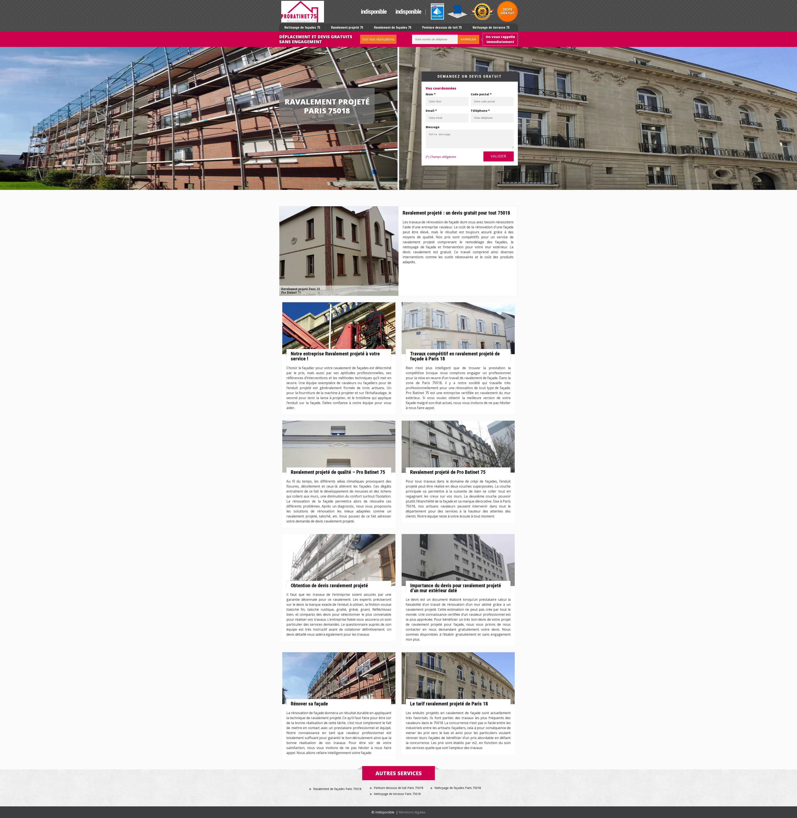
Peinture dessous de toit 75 (442, 27)
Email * (431, 111)
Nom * (431, 94)
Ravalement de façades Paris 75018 (337, 789)
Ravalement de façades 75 (392, 27)
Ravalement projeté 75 (347, 27)
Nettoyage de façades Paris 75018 (457, 788)
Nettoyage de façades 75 (302, 27)
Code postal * (481, 94)
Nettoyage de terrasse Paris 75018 (397, 794)
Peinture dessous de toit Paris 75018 (398, 788)
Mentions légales (412, 812)
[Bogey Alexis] (302, 11)
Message (432, 127)
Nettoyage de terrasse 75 (491, 27)
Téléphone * (480, 111)
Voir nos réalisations (378, 39)
